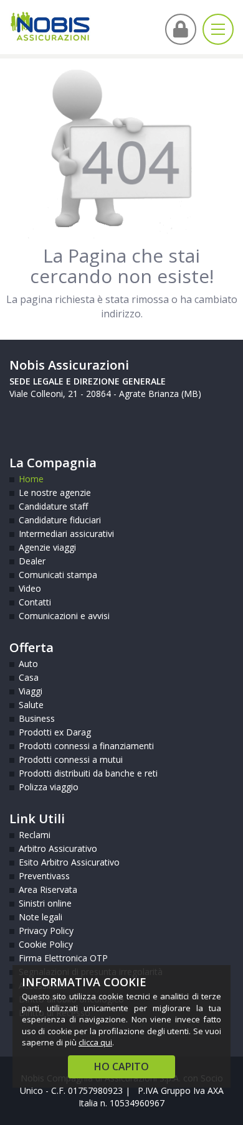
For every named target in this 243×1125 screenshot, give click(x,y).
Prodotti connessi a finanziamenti (86, 746)
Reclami (34, 835)
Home (31, 479)
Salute (31, 705)
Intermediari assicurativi (66, 533)
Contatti (35, 602)
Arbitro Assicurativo (58, 848)
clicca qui (95, 1042)
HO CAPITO (121, 1066)
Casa (29, 677)
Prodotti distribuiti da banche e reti (88, 773)
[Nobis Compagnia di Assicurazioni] (50, 26)
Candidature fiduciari (60, 520)
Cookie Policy (46, 944)
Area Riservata (48, 889)
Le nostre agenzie (55, 492)
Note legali (40, 917)
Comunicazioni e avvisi (64, 616)
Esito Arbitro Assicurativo (69, 862)
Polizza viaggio (49, 787)
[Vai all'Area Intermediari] (180, 29)
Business (37, 718)
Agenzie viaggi (47, 547)
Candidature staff (53, 506)
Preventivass (44, 876)
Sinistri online (45, 903)
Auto (28, 664)
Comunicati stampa (58, 575)
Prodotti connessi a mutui (71, 759)
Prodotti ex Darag (55, 732)
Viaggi (30, 691)
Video (30, 588)
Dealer (32, 561)
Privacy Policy (46, 930)
